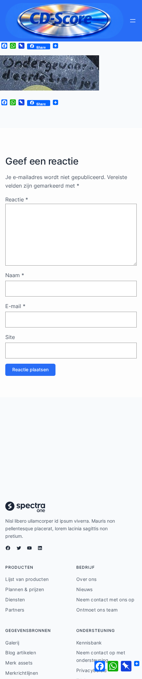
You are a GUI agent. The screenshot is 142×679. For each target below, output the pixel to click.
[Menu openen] (133, 21)
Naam (14, 275)
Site (10, 337)
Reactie (16, 199)
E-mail (15, 306)
